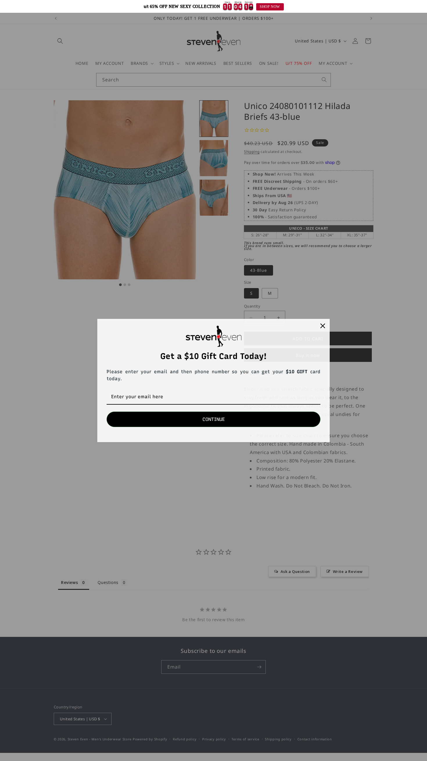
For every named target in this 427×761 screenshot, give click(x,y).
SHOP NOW (270, 7)
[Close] (323, 326)
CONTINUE (213, 419)
